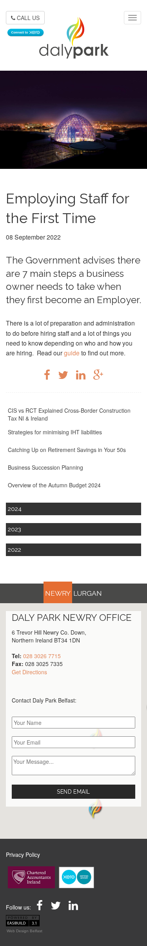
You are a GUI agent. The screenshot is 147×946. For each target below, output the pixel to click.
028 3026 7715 (42, 656)
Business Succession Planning (45, 467)
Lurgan (87, 593)
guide (72, 352)
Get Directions (29, 672)
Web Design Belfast (24, 931)
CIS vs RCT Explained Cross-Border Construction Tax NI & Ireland (69, 414)
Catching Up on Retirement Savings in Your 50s (67, 450)
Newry (58, 593)
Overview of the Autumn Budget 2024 (54, 485)
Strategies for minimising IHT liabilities (55, 432)
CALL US (27, 18)
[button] (95, 808)
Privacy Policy (23, 854)
